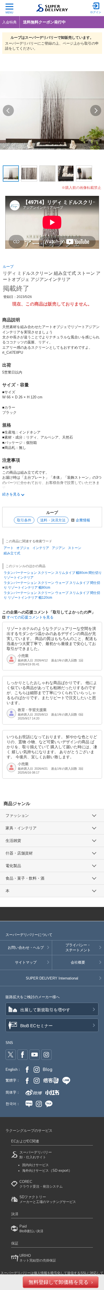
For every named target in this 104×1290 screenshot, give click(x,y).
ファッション (17, 815)
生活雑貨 (13, 840)
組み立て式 (12, 553)
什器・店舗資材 (19, 853)
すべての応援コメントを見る (30, 617)
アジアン (58, 548)
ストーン (74, 548)
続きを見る (11, 494)
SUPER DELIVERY (52, 978)
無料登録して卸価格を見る (58, 1282)
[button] (8, 110)
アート (9, 548)
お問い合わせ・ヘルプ (26, 947)
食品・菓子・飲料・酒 (25, 878)
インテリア (40, 548)
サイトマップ (26, 962)
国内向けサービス (35, 1165)
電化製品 (13, 865)
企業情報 (83, 520)
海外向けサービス (47, 1171)
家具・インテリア (21, 828)
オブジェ (23, 548)
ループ (8, 266)
